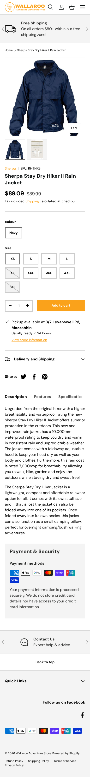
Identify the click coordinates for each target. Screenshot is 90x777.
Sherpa (10, 168)
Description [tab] (16, 396)
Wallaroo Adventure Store (33, 753)
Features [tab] (42, 396)
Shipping (32, 201)
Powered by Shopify (66, 753)
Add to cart (61, 305)
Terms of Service (65, 761)
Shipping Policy (38, 761)
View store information (29, 340)
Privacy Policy (14, 765)
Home (9, 50)
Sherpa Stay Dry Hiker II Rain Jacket (41, 50)
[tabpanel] (45, 471)
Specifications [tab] (71, 396)
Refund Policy (14, 761)
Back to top (45, 662)
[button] (71, 7)
